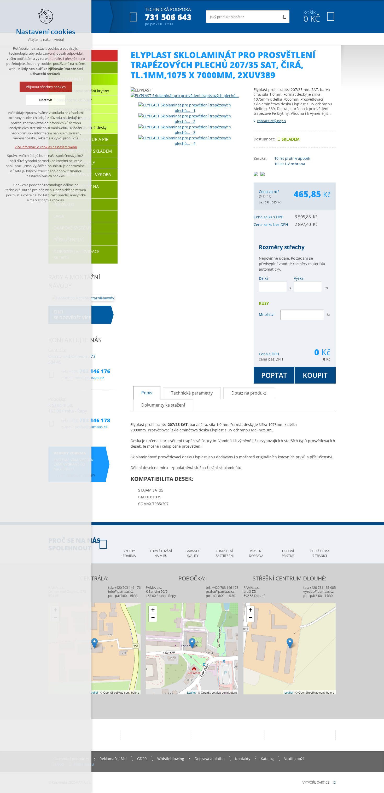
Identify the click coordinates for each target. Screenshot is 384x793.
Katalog (267, 758)
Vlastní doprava (256, 553)
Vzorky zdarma (129, 553)
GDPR (142, 758)
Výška (299, 278)
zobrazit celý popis (271, 120)
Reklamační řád (113, 758)
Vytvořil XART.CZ (315, 782)
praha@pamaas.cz (220, 591)
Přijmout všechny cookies (46, 86)
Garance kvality (192, 553)
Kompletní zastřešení (225, 553)
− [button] (153, 617)
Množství (267, 314)
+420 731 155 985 (323, 587)
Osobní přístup (288, 553)
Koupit (315, 375)
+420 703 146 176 (127, 587)
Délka (264, 278)
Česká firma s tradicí (319, 553)
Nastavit (45, 100)
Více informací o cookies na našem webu (46, 147)
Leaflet (93, 692)
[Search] (284, 16)
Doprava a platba (210, 758)
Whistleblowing (170, 758)
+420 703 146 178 (225, 587)
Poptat (274, 375)
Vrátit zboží (294, 758)
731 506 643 (168, 17)
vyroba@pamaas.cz (318, 591)
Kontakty (242, 758)
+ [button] (153, 610)
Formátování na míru (161, 553)
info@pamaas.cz (120, 591)
